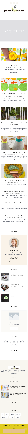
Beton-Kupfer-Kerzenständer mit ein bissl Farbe (14, 152)
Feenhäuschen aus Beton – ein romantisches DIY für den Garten (14, 123)
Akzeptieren (7, 431)
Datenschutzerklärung (18, 431)
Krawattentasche (15, 284)
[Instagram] (14, 3)
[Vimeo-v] (20, 341)
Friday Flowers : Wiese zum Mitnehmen (14, 215)
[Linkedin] (17, 341)
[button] (7, 17)
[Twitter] (7, 341)
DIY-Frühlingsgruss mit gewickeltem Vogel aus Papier (18, 387)
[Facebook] (11, 3)
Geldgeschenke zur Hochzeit (17, 274)
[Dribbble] (23, 341)
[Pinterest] (17, 3)
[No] (25, 429)
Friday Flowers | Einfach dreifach (14, 203)
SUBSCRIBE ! (14, 328)
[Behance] (12, 344)
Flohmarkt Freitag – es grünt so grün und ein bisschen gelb (14, 94)
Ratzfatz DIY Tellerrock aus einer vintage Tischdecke (14, 64)
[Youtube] (15, 344)
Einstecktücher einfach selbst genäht (17, 295)
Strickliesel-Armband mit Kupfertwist (14, 180)
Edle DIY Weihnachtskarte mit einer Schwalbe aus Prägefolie (18, 394)
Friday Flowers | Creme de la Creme (14, 191)
